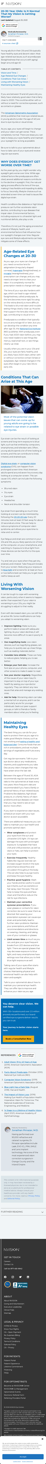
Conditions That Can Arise (13, 79)
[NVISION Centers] (12, 1249)
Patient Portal (10, 1360)
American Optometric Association (21, 113)
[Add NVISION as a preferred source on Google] (9, 25)
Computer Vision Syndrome (17, 1080)
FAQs (6, 1373)
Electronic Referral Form (14, 1395)
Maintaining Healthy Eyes (13, 85)
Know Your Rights (11, 1329)
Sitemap (7, 1313)
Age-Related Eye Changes (13, 76)
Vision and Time (8, 73)
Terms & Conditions (12, 1341)
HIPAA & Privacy (11, 1326)
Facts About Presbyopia (15, 1072)
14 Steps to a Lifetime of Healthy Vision (23, 1110)
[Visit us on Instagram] (13, 1277)
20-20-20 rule (20, 517)
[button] (42, 1439)
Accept (23, 1457)
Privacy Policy (34, 1196)
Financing (8, 1370)
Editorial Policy (13, 1198)
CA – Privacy (9, 1348)
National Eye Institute (30, 329)
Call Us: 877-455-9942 (13, 1269)
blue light (7, 570)
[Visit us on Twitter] (20, 1277)
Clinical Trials (9, 1310)
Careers (7, 1261)
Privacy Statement (27, 1461)
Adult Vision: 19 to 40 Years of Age (20, 1062)
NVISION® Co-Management (16, 1389)
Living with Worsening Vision (14, 82)
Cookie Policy (17, 1461)
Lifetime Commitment (13, 1367)
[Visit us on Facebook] (5, 1277)
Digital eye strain (9, 463)
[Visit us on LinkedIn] (28, 1277)
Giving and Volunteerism (14, 1304)
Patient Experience (12, 1364)
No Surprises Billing (12, 1335)
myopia (7, 273)
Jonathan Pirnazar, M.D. (18, 34)
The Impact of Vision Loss (16, 1095)
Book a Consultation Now (18, 1039)
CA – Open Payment (12, 1332)
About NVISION (10, 1301)
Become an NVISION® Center (16, 1386)
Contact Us (8, 1264)
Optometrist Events (12, 1392)
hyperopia (17, 270)
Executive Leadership (13, 1307)
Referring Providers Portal (14, 1398)
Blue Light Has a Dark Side (16, 1087)
